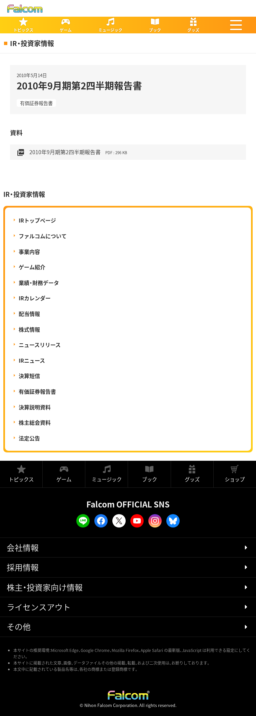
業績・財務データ (39, 283)
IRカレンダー (35, 298)
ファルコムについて (43, 236)
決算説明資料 (35, 407)
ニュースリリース (40, 345)
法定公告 (29, 438)
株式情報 (29, 329)
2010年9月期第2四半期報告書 (72, 152)
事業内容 (29, 252)
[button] (236, 25)
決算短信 (29, 376)
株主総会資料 (35, 422)
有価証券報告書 (36, 102)
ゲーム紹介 (32, 267)
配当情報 (29, 314)
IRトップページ (37, 220)
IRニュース (32, 360)
